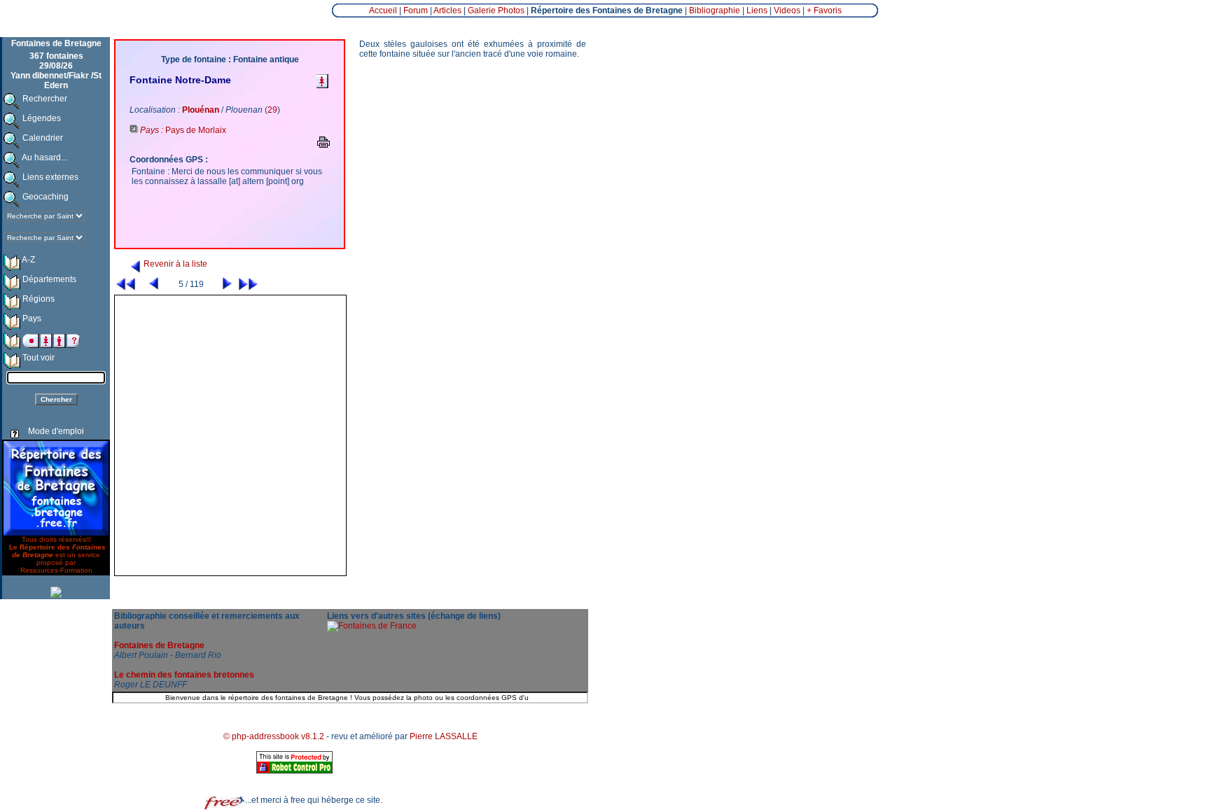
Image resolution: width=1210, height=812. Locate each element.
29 (272, 110)
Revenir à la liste (174, 264)
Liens (756, 10)
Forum (415, 10)
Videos (787, 10)
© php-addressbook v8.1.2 (273, 736)
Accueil (383, 10)
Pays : (151, 130)
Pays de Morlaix (195, 130)
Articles (447, 10)
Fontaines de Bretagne (159, 645)
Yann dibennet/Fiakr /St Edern (56, 80)
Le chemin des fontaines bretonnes (184, 675)
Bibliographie (714, 10)
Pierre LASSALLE (444, 736)
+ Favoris (824, 10)
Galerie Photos (496, 10)
